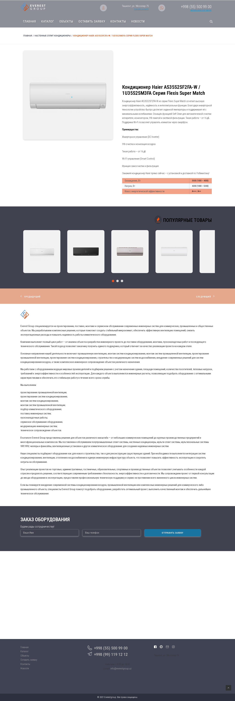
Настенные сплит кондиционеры (53, 35)
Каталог (47, 21)
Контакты (118, 21)
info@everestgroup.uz (120, 668)
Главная (29, 21)
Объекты (66, 21)
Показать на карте (141, 9)
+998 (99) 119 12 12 (111, 654)
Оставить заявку (91, 21)
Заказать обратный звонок (200, 10)
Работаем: (110, 664)
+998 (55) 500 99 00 (111, 648)
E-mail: (107, 668)
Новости (138, 21)
